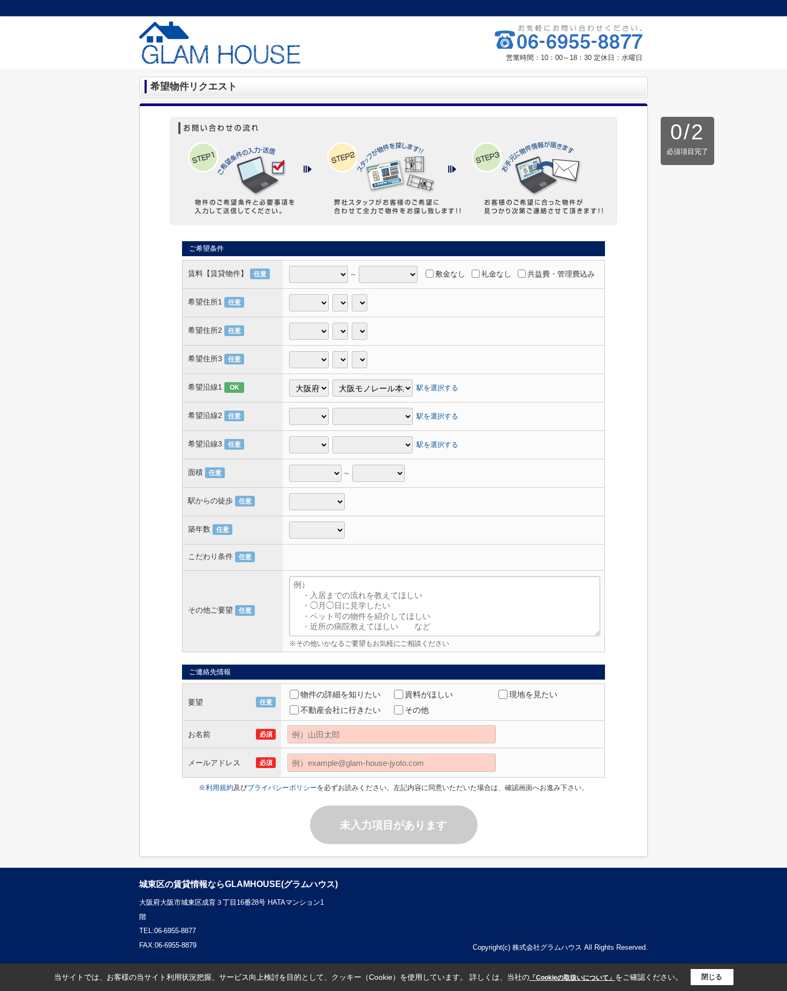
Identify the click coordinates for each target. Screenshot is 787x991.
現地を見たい (533, 694)
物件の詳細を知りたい (340, 694)
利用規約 (219, 788)
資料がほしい (429, 694)
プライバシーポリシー (282, 788)
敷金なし (450, 274)
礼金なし (496, 274)
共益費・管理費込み (561, 274)
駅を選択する (437, 388)
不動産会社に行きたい (340, 709)
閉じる (711, 977)
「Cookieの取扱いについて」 (572, 977)
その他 (417, 709)
